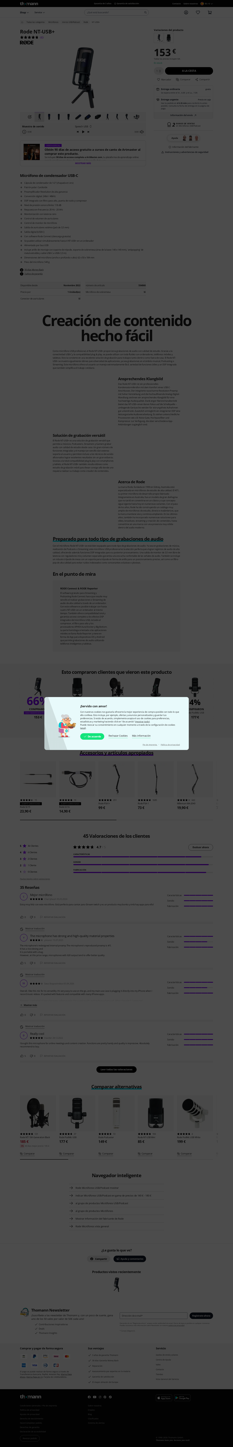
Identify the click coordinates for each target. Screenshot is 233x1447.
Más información (141, 735)
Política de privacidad (170, 744)
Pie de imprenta (150, 744)
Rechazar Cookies (118, 735)
